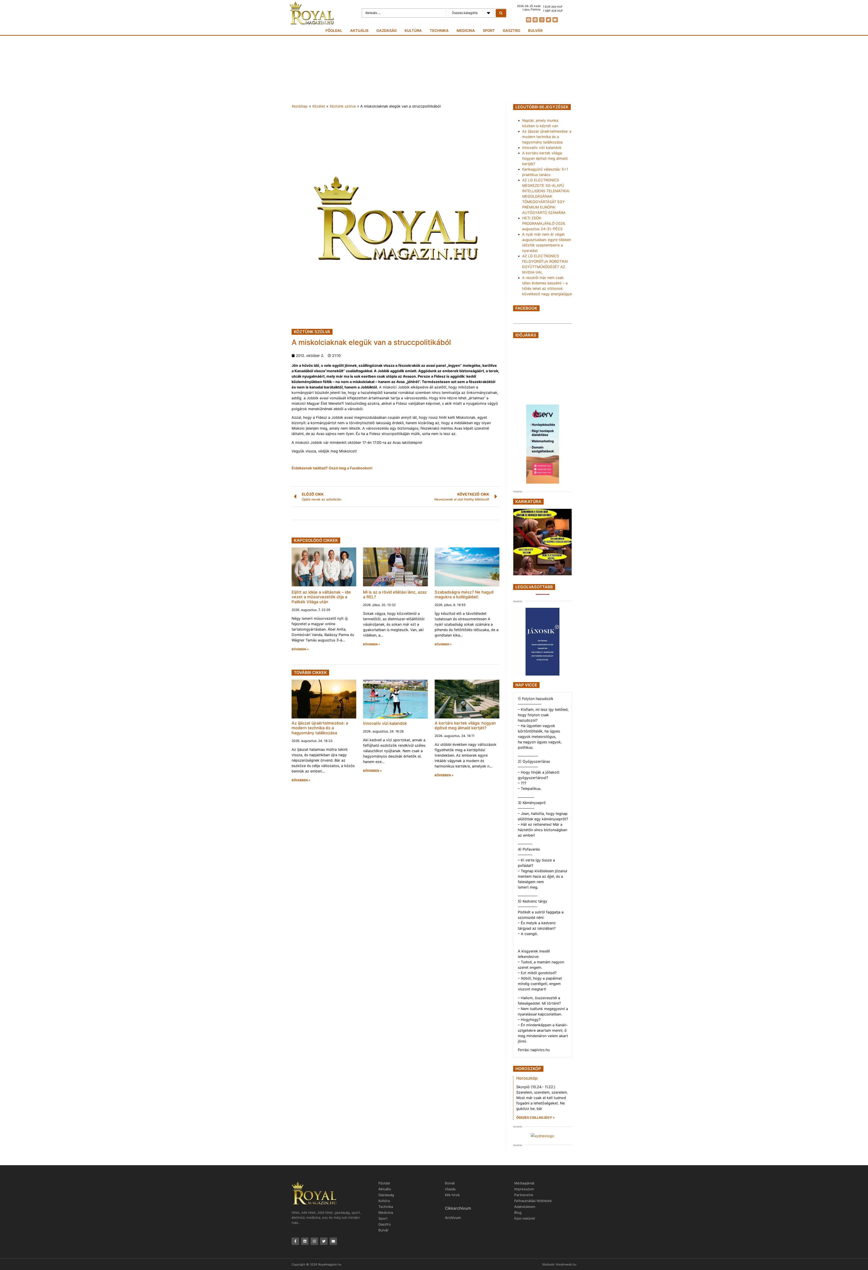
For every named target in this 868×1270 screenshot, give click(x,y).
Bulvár (535, 30)
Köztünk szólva (343, 106)
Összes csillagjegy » (535, 1117)
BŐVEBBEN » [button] (300, 649)
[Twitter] (548, 19)
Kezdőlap (300, 106)
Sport (489, 30)
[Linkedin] (535, 19)
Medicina (466, 30)
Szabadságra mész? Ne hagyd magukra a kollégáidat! (464, 594)
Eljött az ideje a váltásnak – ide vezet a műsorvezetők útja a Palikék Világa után (321, 597)
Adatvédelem (524, 1207)
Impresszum (524, 1189)
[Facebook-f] (295, 1241)
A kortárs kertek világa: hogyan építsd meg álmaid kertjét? (465, 725)
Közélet (318, 106)
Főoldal (334, 30)
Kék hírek (452, 1195)
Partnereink (523, 1195)
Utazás (450, 1189)
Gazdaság (386, 30)
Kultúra (413, 30)
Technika (439, 30)
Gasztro (511, 30)
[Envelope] (555, 19)
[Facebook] (528, 19)
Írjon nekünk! (524, 1218)
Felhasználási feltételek (533, 1201)
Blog (517, 1212)
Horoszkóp (527, 1078)
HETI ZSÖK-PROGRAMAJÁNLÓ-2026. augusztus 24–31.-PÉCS (544, 223)
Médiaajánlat (524, 1183)
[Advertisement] (434, 69)
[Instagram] (541, 19)
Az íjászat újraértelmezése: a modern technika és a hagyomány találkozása (320, 728)
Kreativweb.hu (566, 1264)
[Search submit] (501, 13)
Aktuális (359, 30)
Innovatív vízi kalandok (385, 723)
